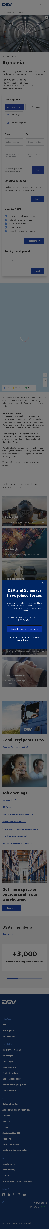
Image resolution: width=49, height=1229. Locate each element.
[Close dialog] (43, 583)
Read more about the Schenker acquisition (24, 638)
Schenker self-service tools (24, 628)
